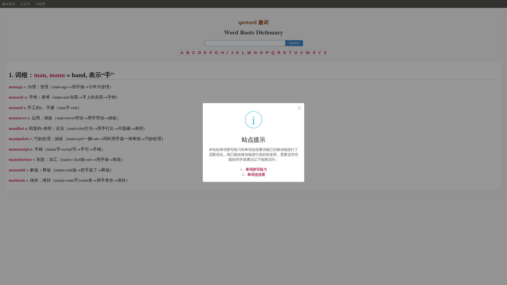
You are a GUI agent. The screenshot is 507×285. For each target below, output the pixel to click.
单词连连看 (256, 174)
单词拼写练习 (256, 169)
